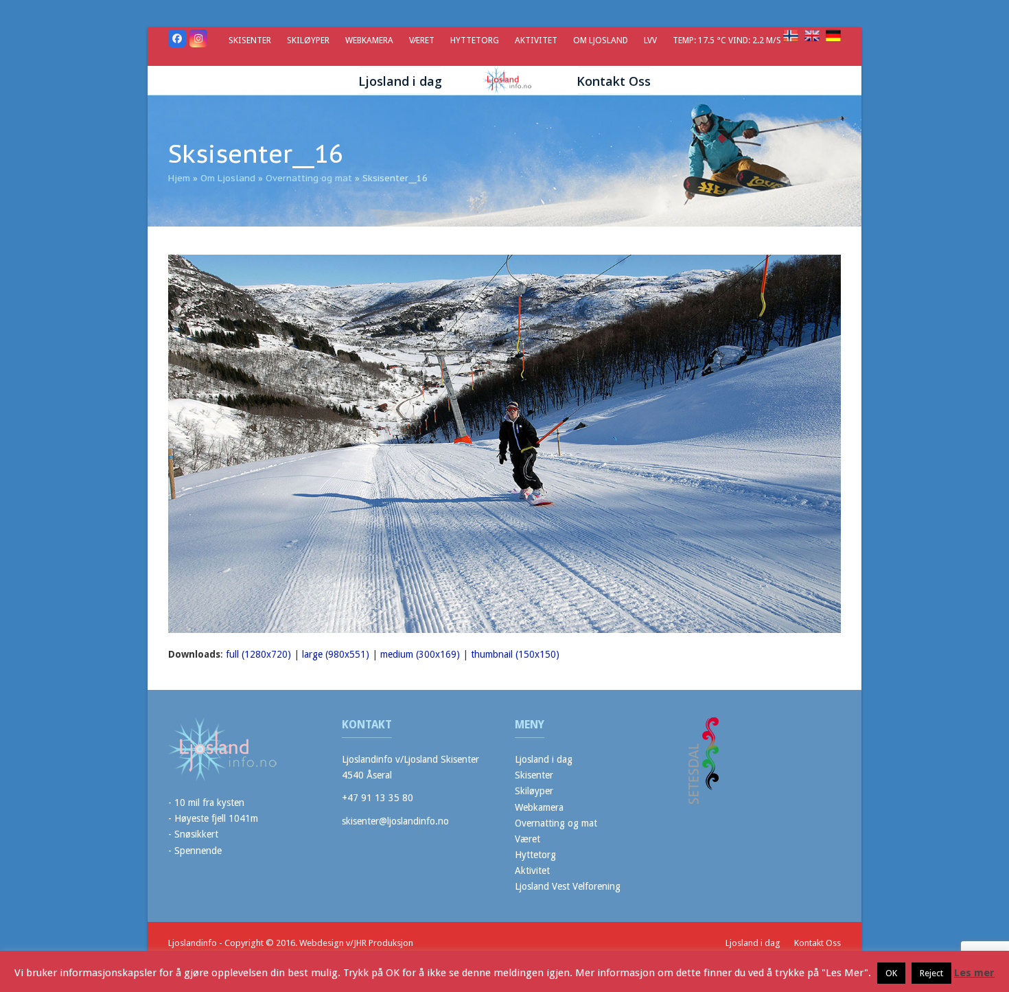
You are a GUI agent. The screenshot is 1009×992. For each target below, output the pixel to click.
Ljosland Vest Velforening (568, 886)
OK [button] (891, 973)
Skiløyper (534, 790)
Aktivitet (532, 870)
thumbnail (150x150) (515, 654)
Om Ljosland (227, 178)
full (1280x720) (258, 654)
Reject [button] (931, 973)
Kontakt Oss (817, 943)
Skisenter (534, 775)
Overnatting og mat (309, 178)
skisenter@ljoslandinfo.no (395, 821)
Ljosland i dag (543, 759)
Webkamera (539, 807)
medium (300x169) (420, 654)
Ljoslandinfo (192, 943)
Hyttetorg (535, 854)
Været (527, 838)
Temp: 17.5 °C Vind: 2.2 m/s (728, 40)
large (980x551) (335, 654)
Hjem (179, 178)
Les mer (974, 973)
